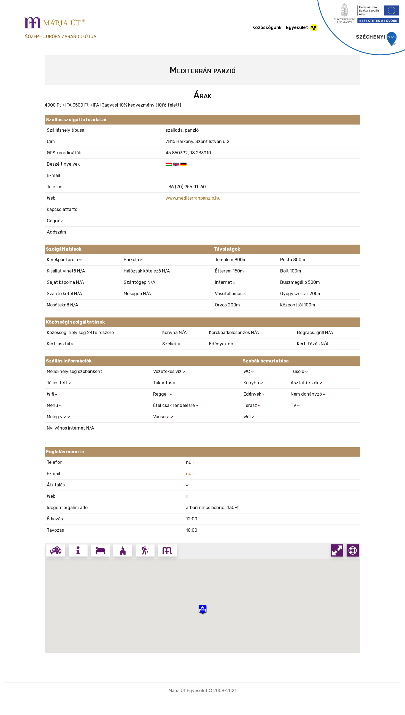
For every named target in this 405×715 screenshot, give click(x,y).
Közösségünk (267, 27)
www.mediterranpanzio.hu (193, 198)
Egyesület (297, 27)
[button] (202, 609)
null (190, 473)
